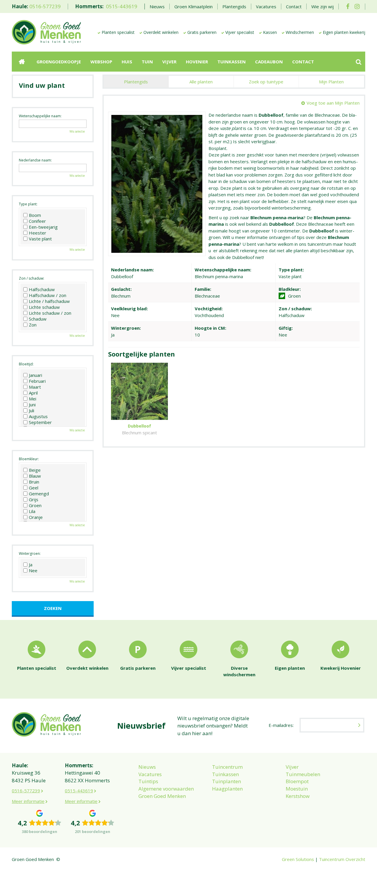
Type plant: (28, 204)
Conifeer (37, 221)
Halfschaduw (42, 289)
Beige (35, 470)
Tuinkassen (225, 774)
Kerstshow (298, 796)
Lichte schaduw (44, 307)
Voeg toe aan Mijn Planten (333, 103)
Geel (33, 488)
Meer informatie (28, 801)
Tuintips (148, 781)
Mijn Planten (331, 82)
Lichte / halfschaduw (49, 301)
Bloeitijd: (26, 364)
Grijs (33, 499)
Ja (30, 564)
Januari (35, 375)
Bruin (34, 482)
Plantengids (136, 82)
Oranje (36, 517)
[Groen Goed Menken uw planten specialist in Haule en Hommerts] (46, 32)
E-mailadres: (281, 725)
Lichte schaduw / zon (50, 313)
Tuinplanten (226, 781)
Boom (35, 215)
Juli (31, 410)
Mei (32, 399)
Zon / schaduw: (31, 278)
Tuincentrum (227, 767)
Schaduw (38, 319)
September (40, 422)
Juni (32, 404)
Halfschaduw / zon (47, 295)
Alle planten (201, 82)
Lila (32, 511)
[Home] (22, 62)
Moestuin (297, 788)
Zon (33, 325)
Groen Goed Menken (162, 796)
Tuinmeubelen (303, 774)
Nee (33, 570)
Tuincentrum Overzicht (342, 859)
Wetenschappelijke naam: (40, 115)
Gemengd (39, 493)
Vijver (292, 767)
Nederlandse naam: (35, 160)
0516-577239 (45, 6)
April (33, 393)
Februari (37, 381)
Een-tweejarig (43, 227)
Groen (35, 505)
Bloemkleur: (29, 458)
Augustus (38, 416)
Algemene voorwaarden (166, 788)
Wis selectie (77, 131)
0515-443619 (121, 6)
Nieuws (147, 767)
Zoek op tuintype (266, 82)
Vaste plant (40, 239)
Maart (35, 387)
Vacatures (150, 774)
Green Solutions (298, 859)
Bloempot (297, 781)
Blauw (35, 476)
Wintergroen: (30, 553)
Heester (37, 233)
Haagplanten (227, 788)
